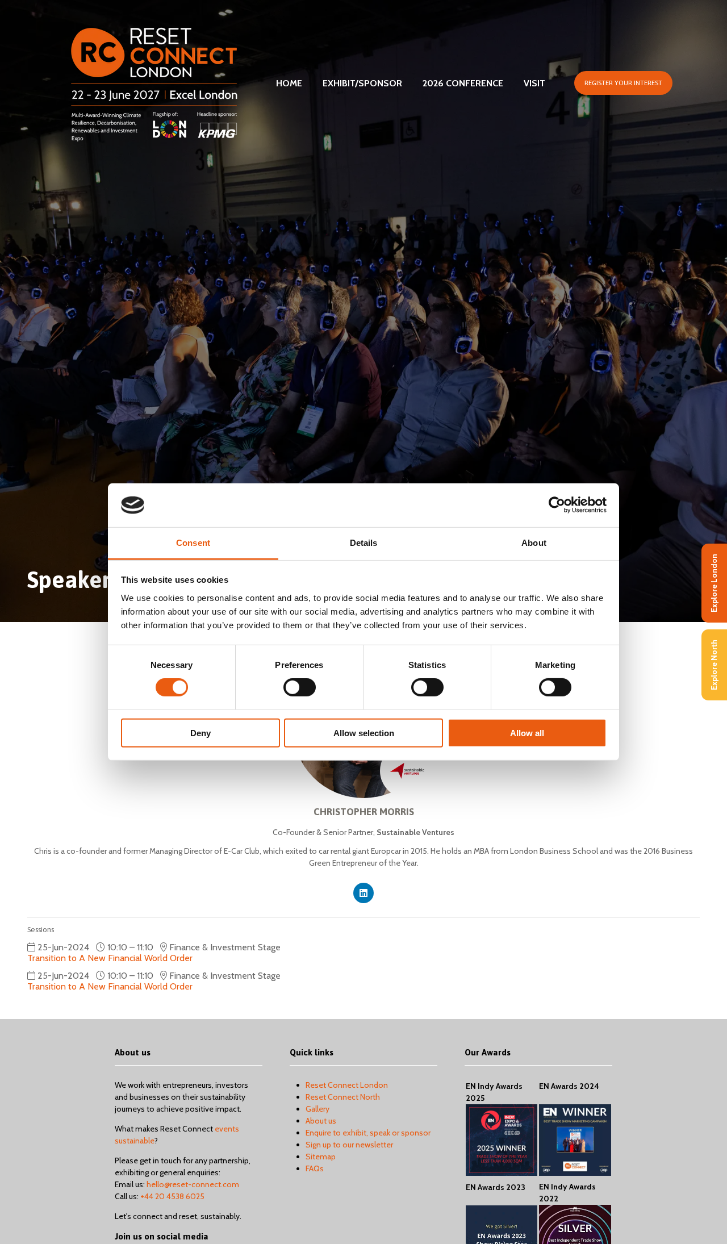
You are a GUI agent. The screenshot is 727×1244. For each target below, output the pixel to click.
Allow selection (363, 732)
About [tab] (533, 543)
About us (321, 1121)
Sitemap (321, 1156)
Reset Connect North (343, 1097)
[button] (623, 83)
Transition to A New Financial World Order (110, 958)
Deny (200, 732)
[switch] (299, 687)
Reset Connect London (347, 1085)
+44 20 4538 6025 (172, 1196)
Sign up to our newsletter (349, 1144)
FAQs (315, 1168)
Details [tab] (364, 543)
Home (289, 83)
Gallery (317, 1109)
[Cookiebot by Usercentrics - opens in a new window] (557, 505)
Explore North (714, 665)
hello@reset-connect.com (193, 1184)
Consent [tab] (193, 543)
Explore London (714, 583)
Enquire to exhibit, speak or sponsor (368, 1133)
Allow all (527, 732)
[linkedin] (363, 893)
